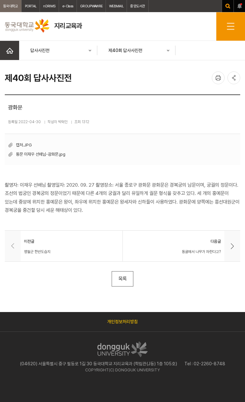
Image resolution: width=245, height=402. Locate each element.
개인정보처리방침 (122, 321)
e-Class (68, 6)
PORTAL (31, 6)
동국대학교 (10, 6)
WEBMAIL (116, 6)
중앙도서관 (137, 6)
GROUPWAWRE (91, 6)
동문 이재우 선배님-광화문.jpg (40, 154)
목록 (122, 279)
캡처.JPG (24, 144)
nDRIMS (49, 6)
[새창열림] (228, 6)
